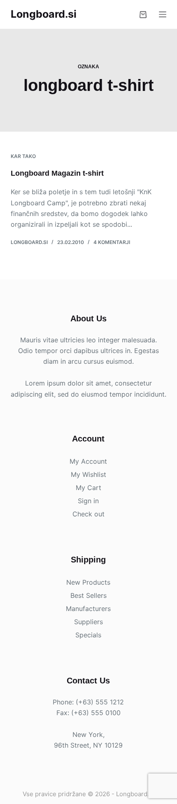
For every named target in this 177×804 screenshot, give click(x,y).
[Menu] (162, 14)
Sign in (88, 501)
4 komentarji (111, 242)
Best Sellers (88, 595)
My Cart (88, 487)
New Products (88, 582)
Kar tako (23, 156)
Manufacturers (88, 608)
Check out (88, 514)
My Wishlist (88, 474)
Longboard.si (44, 14)
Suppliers (88, 622)
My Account (88, 461)
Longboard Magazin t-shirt (57, 173)
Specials (88, 635)
